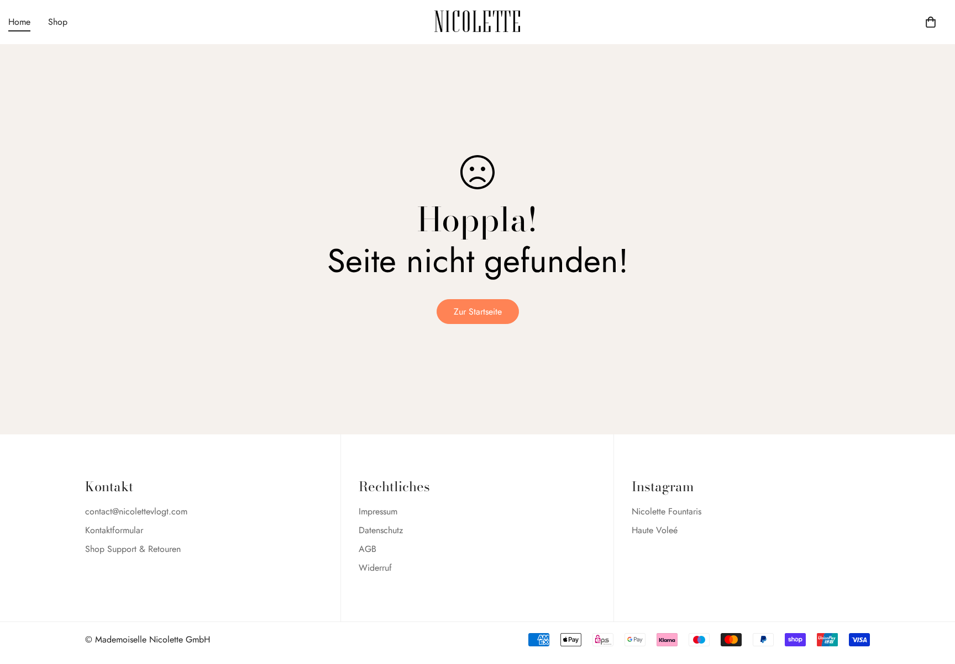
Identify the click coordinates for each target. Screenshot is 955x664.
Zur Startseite (478, 311)
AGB (367, 549)
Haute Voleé (655, 530)
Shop (57, 21)
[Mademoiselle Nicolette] (477, 22)
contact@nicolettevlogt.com (136, 511)
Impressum (378, 511)
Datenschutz (381, 530)
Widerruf (375, 567)
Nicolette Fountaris (666, 511)
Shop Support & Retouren (133, 549)
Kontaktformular (114, 530)
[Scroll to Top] (933, 604)
